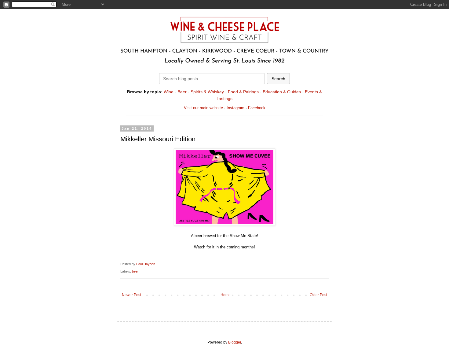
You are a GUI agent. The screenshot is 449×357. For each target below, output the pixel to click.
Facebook (256, 108)
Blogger (234, 342)
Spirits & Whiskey (207, 91)
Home (226, 295)
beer (135, 271)
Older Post (318, 295)
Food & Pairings (243, 91)
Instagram (235, 108)
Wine (168, 91)
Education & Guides (282, 91)
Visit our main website (203, 108)
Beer (182, 91)
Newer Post (131, 295)
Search (278, 78)
